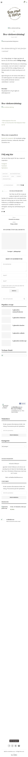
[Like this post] (18, 185)
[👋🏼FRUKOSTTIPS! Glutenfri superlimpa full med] (7, 564)
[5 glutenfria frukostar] (6, 320)
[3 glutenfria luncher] (6, 327)
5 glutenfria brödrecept (19, 341)
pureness (19, 176)
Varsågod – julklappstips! (14, 251)
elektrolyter (6, 176)
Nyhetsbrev (5, 168)
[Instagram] (12, 745)
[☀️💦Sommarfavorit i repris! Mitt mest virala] (20, 684)
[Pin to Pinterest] (21, 185)
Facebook (4, 166)
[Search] (26, 2)
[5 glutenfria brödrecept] (6, 343)
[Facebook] (9, 745)
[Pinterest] (15, 745)
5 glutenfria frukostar (19, 317)
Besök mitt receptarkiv (8, 138)
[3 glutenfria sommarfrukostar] (6, 312)
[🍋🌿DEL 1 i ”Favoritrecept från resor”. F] (20, 570)
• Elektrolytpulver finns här (9, 120)
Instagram (4, 163)
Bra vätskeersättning (15, 173)
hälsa (12, 176)
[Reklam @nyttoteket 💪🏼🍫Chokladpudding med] (7, 706)
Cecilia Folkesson (16, 191)
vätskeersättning (7, 179)
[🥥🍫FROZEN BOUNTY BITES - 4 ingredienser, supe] (20, 645)
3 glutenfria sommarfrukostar (17, 311)
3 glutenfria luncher (18, 325)
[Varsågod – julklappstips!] (14, 241)
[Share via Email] (23, 185)
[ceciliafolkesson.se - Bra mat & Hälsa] (5, 406)
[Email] (19, 745)
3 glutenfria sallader (18, 333)
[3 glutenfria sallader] (6, 335)
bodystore (5, 173)
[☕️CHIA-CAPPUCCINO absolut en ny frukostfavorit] (7, 636)
